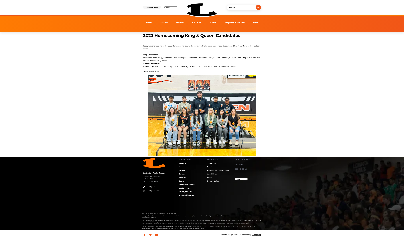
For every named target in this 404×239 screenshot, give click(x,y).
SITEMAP (239, 164)
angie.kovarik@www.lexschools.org (182, 223)
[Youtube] (156, 234)
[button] (152, 7)
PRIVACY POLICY (243, 160)
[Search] (258, 7)
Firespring (256, 235)
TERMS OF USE (242, 169)
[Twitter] (150, 234)
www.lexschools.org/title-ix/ (242, 223)
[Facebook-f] (144, 234)
